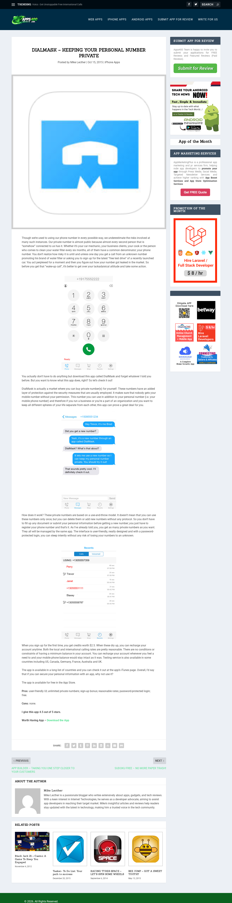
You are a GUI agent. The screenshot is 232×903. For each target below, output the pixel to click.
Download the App (58, 720)
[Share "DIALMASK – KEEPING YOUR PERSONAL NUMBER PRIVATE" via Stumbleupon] (107, 745)
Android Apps (142, 19)
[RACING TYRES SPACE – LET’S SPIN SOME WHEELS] (108, 849)
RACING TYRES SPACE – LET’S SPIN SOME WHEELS (107, 873)
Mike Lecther (78, 62)
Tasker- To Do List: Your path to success (67, 873)
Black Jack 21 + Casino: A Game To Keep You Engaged (30, 859)
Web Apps (95, 19)
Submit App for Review (175, 19)
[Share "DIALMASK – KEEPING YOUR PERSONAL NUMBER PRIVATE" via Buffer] (101, 745)
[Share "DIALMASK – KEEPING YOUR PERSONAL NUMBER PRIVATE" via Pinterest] (87, 745)
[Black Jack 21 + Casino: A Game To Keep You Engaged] (32, 841)
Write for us (208, 19)
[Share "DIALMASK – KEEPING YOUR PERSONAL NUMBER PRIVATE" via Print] (121, 745)
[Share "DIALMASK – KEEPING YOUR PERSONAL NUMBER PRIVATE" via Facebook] (67, 745)
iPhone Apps (117, 19)
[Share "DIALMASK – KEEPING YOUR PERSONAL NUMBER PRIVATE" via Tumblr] (80, 745)
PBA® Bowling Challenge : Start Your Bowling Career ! (60, 4)
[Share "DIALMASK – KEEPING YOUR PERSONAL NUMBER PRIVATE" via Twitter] (73, 745)
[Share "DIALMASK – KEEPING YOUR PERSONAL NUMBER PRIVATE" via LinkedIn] (94, 745)
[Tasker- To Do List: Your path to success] (70, 849)
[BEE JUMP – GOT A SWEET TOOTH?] (145, 849)
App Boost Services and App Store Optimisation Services (195, 180)
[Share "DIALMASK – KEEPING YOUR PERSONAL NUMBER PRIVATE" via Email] (114, 745)
